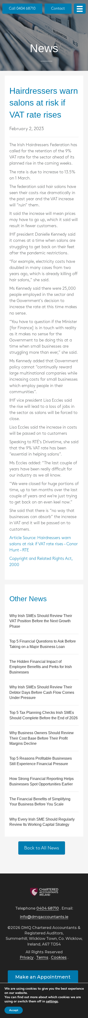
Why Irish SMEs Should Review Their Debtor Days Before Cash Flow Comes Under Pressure (41, 692)
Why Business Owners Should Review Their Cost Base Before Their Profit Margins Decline (41, 738)
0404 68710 (47, 909)
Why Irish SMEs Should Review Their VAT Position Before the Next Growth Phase (40, 621)
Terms (42, 958)
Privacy (27, 958)
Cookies (59, 958)
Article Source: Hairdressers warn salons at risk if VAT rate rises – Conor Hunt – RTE (43, 544)
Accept (13, 1010)
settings (52, 1001)
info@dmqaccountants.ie (44, 917)
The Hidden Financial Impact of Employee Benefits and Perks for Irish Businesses (40, 667)
